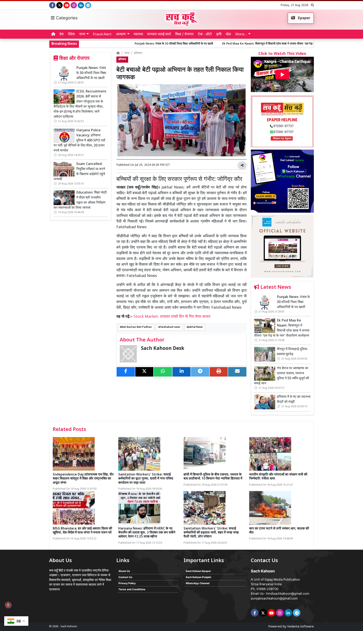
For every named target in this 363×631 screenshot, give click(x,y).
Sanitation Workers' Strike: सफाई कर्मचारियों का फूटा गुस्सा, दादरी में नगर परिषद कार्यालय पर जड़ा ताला (145, 479)
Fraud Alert (102, 34)
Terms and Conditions (131, 589)
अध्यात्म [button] (121, 34)
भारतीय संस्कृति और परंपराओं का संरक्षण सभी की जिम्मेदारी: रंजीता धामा (278, 477)
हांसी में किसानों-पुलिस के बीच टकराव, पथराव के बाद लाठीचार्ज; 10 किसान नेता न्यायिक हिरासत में (213, 477)
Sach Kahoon (68, 626)
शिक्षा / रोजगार (184, 34)
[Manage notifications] (8, 605)
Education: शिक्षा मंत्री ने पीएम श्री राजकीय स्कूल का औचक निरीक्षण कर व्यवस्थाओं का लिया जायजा (80, 200)
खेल (228, 34)
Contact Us (125, 577)
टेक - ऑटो (205, 34)
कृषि (218, 34)
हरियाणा (138, 53)
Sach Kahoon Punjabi (198, 577)
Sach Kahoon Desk (162, 349)
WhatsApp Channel (197, 583)
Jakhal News (195, 327)
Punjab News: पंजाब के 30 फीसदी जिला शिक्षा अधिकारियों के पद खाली (139, 44)
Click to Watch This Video (282, 53)
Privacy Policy (127, 583)
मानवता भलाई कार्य (159, 34)
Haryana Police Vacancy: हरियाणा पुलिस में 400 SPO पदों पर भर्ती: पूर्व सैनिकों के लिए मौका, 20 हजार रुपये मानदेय (79, 140)
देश (61, 34)
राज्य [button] (82, 34)
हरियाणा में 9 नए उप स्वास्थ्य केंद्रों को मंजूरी (293, 399)
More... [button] (241, 34)
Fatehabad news (170, 327)
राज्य (126, 53)
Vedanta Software (300, 627)
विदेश (71, 34)
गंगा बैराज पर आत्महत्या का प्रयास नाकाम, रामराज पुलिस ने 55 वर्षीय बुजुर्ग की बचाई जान (281, 376)
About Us (124, 571)
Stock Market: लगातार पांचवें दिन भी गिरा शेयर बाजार (172, 316)
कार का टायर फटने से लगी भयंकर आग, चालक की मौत (279, 531)
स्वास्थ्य (138, 34)
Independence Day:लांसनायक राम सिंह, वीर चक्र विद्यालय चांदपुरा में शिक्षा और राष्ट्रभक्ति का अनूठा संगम (83, 479)
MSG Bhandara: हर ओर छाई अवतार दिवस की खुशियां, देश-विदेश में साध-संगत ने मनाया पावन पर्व (82, 531)
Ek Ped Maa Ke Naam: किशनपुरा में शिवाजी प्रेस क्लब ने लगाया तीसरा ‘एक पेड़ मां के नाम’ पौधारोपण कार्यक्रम (249, 44)
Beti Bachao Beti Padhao (136, 327)
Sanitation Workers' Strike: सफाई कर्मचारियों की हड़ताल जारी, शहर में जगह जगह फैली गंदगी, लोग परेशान (211, 533)
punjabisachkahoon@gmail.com (274, 598)
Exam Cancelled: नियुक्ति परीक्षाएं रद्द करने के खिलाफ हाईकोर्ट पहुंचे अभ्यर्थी (79, 172)
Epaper (303, 18)
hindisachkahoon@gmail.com (287, 593)
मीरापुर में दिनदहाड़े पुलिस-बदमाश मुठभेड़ (292, 352)
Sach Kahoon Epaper (198, 571)
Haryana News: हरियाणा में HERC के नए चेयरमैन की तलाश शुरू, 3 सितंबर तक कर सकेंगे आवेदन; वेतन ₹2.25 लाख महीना (146, 533)
